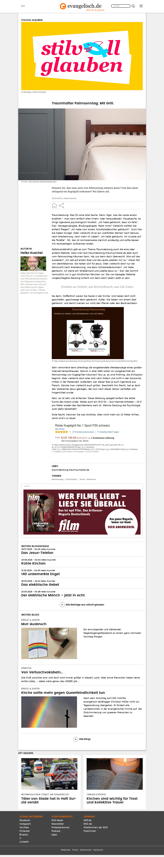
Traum (82, 479)
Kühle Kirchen (33, 563)
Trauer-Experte (96, 794)
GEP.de (87, 820)
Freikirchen (90, 831)
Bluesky (23, 834)
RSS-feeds (57, 820)
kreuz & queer (30, 620)
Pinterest (24, 831)
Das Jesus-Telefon (37, 553)
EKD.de (88, 823)
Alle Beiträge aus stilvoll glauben (85, 605)
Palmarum (91, 479)
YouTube (24, 827)
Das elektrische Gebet (40, 584)
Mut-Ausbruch (34, 624)
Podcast (56, 831)
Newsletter (58, 823)
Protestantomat (60, 827)
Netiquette (65, 850)
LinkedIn (24, 841)
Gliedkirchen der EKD (96, 827)
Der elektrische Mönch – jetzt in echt (53, 595)
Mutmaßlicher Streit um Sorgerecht (45, 794)
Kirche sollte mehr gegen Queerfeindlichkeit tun (63, 692)
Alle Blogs (85, 739)
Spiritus (26, 668)
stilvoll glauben (32, 20)
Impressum (98, 850)
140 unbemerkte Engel (40, 574)
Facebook (24, 820)
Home (54, 205)
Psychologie (71, 479)
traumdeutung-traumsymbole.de (70, 469)
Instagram (25, 823)
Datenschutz (85, 850)
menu (22, 6)
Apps (54, 834)
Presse (75, 850)
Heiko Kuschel (70, 198)
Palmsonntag (57, 479)
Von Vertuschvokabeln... (42, 672)
